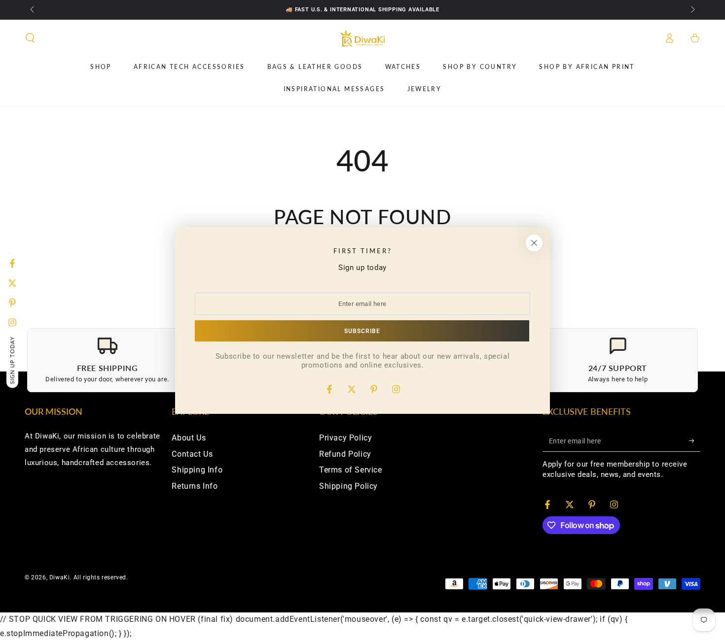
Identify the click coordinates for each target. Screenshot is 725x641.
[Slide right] (692, 10)
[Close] (534, 243)
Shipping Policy (348, 486)
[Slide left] (33, 10)
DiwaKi (59, 577)
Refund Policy (345, 454)
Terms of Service (350, 469)
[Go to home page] (362, 38)
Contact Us (192, 454)
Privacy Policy (345, 437)
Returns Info (195, 486)
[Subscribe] (694, 440)
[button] (30, 38)
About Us (189, 437)
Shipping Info (197, 469)
